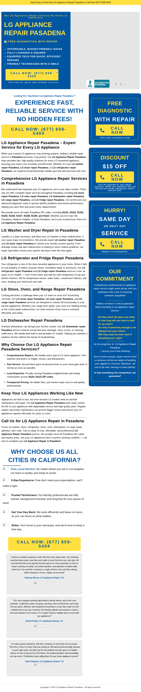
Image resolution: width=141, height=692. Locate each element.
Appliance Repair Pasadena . (72, 687)
